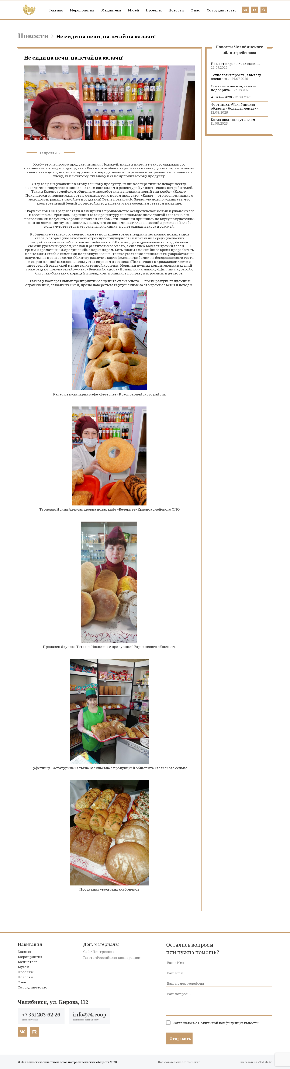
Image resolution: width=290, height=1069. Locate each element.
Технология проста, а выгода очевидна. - (236, 76)
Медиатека (111, 10)
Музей (133, 10)
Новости (176, 10)
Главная (56, 10)
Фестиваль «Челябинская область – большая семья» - (234, 108)
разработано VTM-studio (256, 1062)
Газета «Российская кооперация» (112, 957)
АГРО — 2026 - (231, 96)
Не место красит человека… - (236, 65)
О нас (195, 10)
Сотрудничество (222, 10)
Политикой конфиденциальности (228, 1022)
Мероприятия (82, 10)
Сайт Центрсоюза (98, 951)
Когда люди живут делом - (234, 121)
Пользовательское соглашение (179, 1062)
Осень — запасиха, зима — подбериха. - (233, 87)
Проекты (154, 10)
